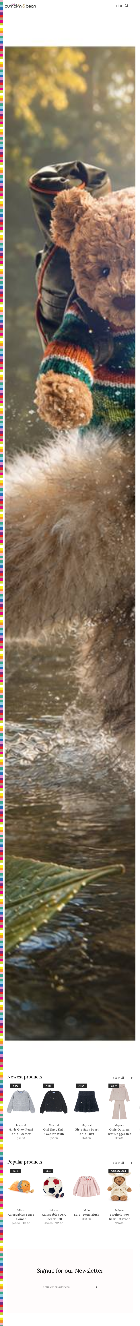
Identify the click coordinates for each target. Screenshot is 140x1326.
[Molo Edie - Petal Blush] (86, 1186)
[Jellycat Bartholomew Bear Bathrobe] (119, 1186)
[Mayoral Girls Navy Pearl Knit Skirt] (86, 1101)
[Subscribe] (93, 1287)
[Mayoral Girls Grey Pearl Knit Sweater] (21, 1101)
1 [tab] (68, 1147)
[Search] (127, 6)
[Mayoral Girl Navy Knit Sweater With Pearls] (53, 1101)
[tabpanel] (21, 1114)
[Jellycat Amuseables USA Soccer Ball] (53, 1186)
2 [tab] (74, 1147)
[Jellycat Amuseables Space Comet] (21, 1186)
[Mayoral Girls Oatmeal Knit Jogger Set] (119, 1101)
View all (118, 1077)
